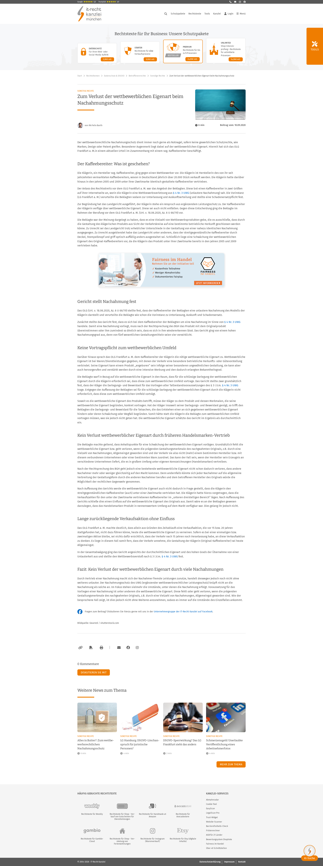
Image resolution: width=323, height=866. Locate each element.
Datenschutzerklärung (210, 862)
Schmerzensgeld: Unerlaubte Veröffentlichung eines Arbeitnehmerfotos (224, 744)
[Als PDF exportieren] (90, 647)
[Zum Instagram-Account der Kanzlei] (137, 647)
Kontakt (242, 862)
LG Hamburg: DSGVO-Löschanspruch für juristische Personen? (139, 744)
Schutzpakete (178, 13)
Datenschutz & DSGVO (114, 76)
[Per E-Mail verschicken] (118, 647)
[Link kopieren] (80, 647)
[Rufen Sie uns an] (230, 2)
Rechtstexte (194, 13)
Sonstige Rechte (157, 76)
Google (86, 2)
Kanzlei (217, 13)
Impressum (229, 862)
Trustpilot (108, 2)
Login (230, 13)
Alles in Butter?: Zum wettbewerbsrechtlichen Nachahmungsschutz (95, 744)
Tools (207, 13)
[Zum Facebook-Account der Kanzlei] (128, 647)
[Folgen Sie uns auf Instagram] (240, 2)
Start (79, 76)
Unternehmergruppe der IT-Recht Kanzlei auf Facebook (183, 611)
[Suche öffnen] (166, 14)
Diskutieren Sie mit (93, 672)
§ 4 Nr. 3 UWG (181, 192)
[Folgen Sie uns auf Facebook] (245, 2)
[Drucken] (101, 647)
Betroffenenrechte (137, 76)
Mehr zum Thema (231, 764)
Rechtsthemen (93, 76)
